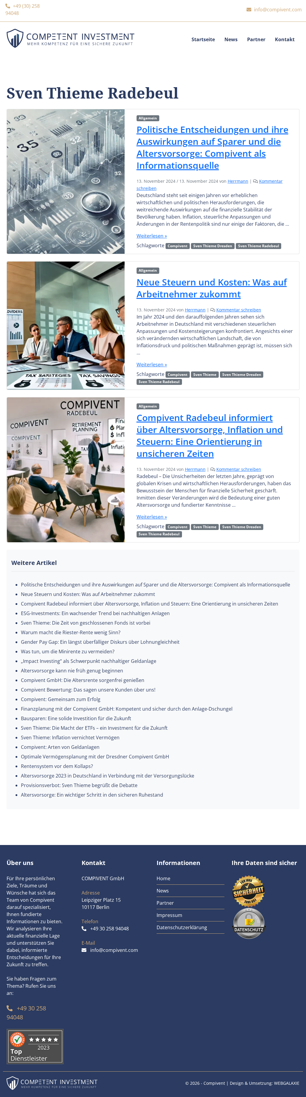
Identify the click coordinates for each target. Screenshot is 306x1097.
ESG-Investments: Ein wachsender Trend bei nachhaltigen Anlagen (95, 613)
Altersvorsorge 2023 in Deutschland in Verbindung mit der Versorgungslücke (107, 775)
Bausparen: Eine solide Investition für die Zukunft (76, 718)
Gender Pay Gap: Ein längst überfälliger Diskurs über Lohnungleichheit (100, 642)
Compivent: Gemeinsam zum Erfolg (60, 699)
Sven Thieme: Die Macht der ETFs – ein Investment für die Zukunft (94, 728)
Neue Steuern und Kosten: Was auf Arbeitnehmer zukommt (212, 288)
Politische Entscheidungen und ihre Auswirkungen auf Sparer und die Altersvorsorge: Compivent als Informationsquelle (212, 147)
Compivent (177, 245)
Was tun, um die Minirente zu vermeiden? (67, 651)
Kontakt (285, 39)
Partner (256, 39)
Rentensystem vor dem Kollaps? (57, 766)
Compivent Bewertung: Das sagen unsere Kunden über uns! (88, 689)
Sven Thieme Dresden (212, 245)
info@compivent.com (278, 9)
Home (163, 878)
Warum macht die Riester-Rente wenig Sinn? (70, 632)
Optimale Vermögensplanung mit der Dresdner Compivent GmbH (95, 756)
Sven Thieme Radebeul (258, 245)
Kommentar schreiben (238, 310)
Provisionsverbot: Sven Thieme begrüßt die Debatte (79, 785)
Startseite (203, 39)
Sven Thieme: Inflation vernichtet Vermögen (70, 737)
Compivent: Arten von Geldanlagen (60, 747)
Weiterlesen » (152, 236)
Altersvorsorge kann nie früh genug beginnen (72, 670)
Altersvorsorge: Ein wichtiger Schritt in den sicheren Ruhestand (92, 795)
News (231, 39)
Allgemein (148, 118)
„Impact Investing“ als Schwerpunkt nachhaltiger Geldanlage (88, 661)
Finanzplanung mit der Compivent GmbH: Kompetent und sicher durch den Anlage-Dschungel (126, 709)
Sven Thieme (204, 374)
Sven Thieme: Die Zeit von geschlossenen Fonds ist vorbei (85, 623)
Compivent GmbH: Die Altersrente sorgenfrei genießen (82, 680)
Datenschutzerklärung (182, 927)
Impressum (169, 915)
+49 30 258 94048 (109, 928)
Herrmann (238, 181)
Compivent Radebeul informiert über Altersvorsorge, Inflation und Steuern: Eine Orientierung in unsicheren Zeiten (210, 435)
